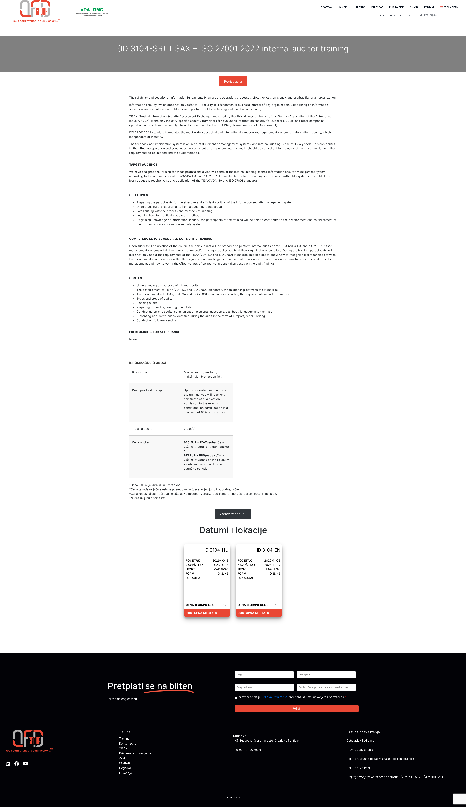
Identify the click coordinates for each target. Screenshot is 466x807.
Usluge (342, 7)
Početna (326, 7)
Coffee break (387, 15)
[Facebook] (16, 763)
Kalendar (377, 7)
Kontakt (429, 7)
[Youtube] (25, 763)
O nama (414, 7)
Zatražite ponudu (233, 514)
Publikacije (396, 7)
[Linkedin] (7, 763)
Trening (361, 7)
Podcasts (406, 15)
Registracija (233, 81)
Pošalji (296, 708)
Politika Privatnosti (274, 697)
